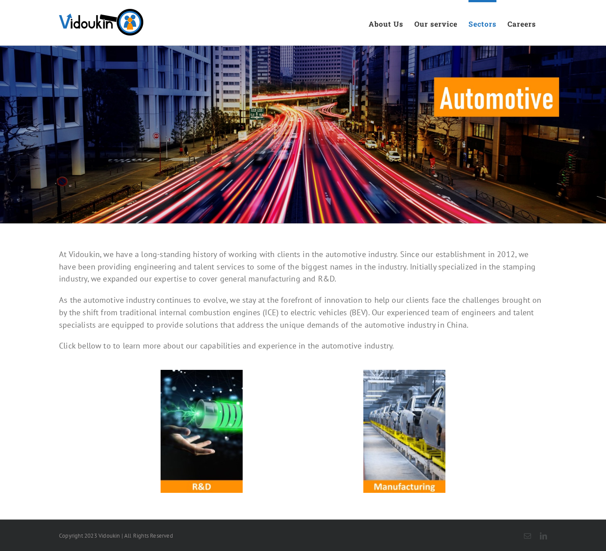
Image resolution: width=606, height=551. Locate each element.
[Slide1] (202, 373)
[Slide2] (404, 373)
